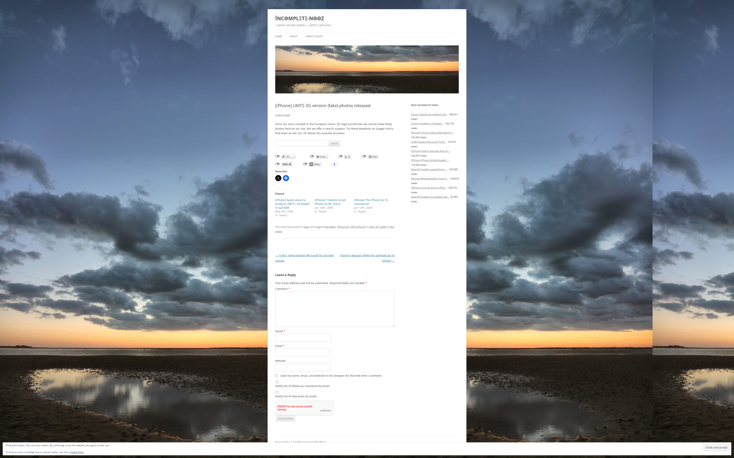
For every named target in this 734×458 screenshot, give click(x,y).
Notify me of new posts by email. (296, 396)
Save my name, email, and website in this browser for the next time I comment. (331, 375)
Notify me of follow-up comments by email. (302, 386)
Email (280, 346)
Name (280, 331)
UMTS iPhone (357, 227)
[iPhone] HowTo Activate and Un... (430, 151)
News (306, 227)
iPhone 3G (343, 227)
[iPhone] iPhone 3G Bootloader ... (429, 160)
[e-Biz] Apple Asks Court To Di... (428, 142)
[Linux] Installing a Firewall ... (427, 123)
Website (280, 361)
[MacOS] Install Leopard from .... (429, 169)
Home (278, 36)
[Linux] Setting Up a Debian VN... (429, 114)
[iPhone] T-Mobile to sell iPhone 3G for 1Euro (330, 202)
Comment (282, 289)
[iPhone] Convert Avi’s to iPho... (428, 187)
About (294, 36)
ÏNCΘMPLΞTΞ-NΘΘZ (299, 18)
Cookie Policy (77, 452)
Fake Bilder (330, 227)
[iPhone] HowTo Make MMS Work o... (432, 132)
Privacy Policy (314, 36)
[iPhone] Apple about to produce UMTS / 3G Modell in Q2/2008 (292, 203)
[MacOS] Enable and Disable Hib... (430, 197)
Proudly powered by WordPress (309, 441)
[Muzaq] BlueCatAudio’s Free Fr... (429, 178)
